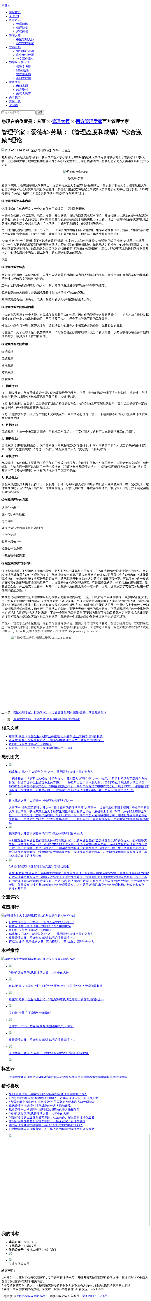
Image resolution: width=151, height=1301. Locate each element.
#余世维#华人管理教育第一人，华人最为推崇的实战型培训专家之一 (53, 1129)
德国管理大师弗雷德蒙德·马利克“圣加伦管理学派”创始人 (46, 1125)
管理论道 (22, 27)
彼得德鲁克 (73, 1077)
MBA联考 (22, 70)
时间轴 (13, 105)
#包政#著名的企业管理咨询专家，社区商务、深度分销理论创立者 (51, 1117)
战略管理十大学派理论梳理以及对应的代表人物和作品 (44, 1109)
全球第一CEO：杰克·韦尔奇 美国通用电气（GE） (41, 748)
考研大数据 (23, 78)
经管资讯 (15, 20)
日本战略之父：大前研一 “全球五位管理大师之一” (41, 922)
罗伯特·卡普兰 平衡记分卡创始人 (30, 744)
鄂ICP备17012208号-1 (96, 1295)
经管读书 (22, 31)
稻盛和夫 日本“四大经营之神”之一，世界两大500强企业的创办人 (51, 933)
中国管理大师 (25, 39)
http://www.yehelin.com (31, 1295)
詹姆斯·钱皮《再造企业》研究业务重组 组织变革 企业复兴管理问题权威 (56, 736)
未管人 (5, 5)
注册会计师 (58, 1077)
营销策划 (15, 47)
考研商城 (15, 82)
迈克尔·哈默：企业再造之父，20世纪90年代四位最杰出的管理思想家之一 (56, 740)
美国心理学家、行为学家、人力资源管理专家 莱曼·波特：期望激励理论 (59, 712)
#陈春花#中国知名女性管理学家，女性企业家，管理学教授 (47, 1121)
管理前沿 (22, 23)
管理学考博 (23, 74)
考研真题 (22, 85)
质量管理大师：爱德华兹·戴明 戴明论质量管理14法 (46, 719)
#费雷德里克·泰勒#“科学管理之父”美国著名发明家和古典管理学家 (52, 1101)
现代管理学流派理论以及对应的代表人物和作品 (40, 926)
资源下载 (15, 101)
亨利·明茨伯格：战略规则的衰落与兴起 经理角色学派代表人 (48, 1094)
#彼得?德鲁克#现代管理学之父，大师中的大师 (39, 1113)
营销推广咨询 (25, 51)
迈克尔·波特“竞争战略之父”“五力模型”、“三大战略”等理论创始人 (51, 941)
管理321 (14, 16)
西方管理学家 (25, 43)
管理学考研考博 (19, 62)
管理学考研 (23, 66)
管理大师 (15, 35)
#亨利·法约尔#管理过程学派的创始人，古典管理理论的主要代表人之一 (55, 1098)
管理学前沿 (123, 1077)
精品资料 (22, 89)
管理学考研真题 (105, 1077)
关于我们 (15, 97)
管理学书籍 (31, 1077)
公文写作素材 (25, 58)
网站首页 (15, 12)
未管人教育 (23, 93)
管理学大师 (16, 1077)
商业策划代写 (25, 54)
